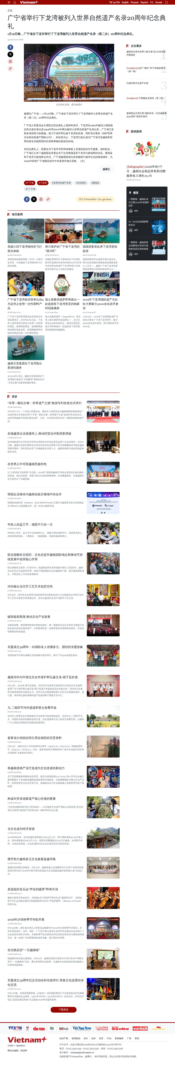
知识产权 (63, 1038)
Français (134, 2)
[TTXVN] (15, 1028)
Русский (158, 2)
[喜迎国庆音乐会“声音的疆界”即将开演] (103, 898)
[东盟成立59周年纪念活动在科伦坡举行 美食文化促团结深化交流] (103, 989)
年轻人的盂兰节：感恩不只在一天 (30, 524)
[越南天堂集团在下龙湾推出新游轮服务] (26, 347)
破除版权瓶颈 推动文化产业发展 (29, 616)
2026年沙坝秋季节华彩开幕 (26, 919)
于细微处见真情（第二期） (151, 98)
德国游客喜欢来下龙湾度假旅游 (100, 249)
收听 (136, 211)
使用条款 (76, 1038)
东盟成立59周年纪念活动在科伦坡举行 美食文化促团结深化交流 (46, 982)
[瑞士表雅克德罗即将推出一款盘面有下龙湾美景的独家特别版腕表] (63, 284)
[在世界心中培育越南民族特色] (103, 473)
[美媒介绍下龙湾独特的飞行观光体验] (26, 231)
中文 (151, 2)
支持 (93, 1038)
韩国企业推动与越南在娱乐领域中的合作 (35, 494)
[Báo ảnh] (140, 1028)
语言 (101, 1038)
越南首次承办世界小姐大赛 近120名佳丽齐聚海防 (146, 53)
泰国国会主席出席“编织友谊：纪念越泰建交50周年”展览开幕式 (146, 115)
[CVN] (102, 1028)
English (125, 2)
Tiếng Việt (114, 2)
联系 (137, 1038)
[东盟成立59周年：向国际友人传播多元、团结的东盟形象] (103, 656)
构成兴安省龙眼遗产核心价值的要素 (32, 798)
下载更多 (63, 1009)
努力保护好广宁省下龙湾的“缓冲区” (62, 249)
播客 (136, 192)
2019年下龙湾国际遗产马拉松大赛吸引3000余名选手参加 (100, 304)
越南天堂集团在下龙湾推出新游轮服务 (25, 365)
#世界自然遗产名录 (61, 183)
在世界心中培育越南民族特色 (27, 464)
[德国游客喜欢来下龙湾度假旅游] (101, 231)
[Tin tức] (39, 1028)
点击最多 (136, 45)
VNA (109, 1038)
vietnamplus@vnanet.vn (82, 1052)
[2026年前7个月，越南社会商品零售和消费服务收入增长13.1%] (146, 149)
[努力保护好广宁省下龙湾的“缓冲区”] (63, 231)
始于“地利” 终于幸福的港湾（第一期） (145, 70)
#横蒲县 (95, 183)
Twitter (10, 54)
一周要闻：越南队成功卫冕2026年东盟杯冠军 (139, 202)
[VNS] (82, 1028)
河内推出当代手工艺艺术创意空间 (30, 586)
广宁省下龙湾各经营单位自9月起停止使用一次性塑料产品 (26, 304)
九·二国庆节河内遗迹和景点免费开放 (32, 707)
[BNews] (52, 1028)
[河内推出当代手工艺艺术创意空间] (103, 595)
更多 (14, 396)
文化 (10, 10)
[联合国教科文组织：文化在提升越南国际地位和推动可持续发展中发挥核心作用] (103, 563)
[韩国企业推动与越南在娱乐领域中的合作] (103, 503)
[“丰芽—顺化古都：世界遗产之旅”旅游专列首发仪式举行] (103, 412)
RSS (86, 1038)
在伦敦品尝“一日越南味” (24, 950)
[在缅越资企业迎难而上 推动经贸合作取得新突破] (103, 442)
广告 (129, 1038)
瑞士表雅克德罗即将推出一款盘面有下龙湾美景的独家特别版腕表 (62, 304)
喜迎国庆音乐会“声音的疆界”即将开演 (33, 889)
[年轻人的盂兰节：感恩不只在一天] (103, 533)
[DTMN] (120, 1028)
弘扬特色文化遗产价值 (137, 83)
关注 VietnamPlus (88, 199)
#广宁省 (30, 183)
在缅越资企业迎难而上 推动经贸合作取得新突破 (39, 433)
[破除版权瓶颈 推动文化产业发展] (103, 625)
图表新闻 (136, 131)
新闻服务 (119, 1038)
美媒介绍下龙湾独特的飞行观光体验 (25, 249)
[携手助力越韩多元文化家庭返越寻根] (103, 868)
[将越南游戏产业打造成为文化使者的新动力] (103, 777)
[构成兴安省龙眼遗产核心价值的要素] (103, 807)
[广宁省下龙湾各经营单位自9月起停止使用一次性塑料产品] (26, 284)
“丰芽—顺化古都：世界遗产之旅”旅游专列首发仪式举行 (45, 403)
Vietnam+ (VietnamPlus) (29, 2)
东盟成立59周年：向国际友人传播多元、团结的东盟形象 (45, 647)
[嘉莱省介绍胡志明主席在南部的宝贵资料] (103, 747)
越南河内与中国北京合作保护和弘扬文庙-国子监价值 (43, 677)
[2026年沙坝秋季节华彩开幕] (103, 928)
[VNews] (27, 1028)
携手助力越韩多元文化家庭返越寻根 (32, 859)
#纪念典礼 (81, 183)
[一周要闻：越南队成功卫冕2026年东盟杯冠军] (158, 204)
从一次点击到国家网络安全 (138, 223)
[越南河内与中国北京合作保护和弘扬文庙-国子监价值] (103, 686)
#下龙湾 (43, 183)
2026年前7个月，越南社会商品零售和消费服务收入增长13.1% (146, 171)
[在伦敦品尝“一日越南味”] (103, 959)
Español (144, 2)
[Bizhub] (63, 1028)
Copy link (10, 69)
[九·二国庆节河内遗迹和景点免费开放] (103, 716)
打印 (10, 61)
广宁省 (32, 189)
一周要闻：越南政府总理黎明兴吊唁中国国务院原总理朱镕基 (138, 245)
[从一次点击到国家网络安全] (158, 227)
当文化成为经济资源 (21, 829)
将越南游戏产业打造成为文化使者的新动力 (36, 768)
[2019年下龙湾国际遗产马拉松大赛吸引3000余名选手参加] (101, 284)
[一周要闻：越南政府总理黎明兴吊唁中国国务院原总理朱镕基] (158, 247)
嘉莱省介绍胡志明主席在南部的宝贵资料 (35, 738)
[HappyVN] (158, 1028)
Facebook (10, 47)
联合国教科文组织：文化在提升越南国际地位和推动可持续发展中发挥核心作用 (45, 557)
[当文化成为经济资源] (103, 837)
